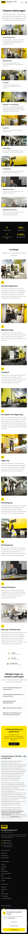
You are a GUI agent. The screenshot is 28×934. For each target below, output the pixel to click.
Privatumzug (4, 811)
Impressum (3, 887)
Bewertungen (4, 871)
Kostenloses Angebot (6, 878)
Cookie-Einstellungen (6, 898)
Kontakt (3, 880)
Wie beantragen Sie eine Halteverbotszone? (9, 702)
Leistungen (3, 866)
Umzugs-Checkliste (5, 873)
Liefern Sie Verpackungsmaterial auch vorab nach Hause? (13, 695)
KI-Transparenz (4, 896)
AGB (2, 891)
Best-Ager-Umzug (15, 812)
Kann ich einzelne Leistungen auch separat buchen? (12, 688)
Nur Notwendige (14, 925)
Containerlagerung (6, 814)
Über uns (3, 864)
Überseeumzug (5, 812)
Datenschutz (4, 889)
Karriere (3, 869)
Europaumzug (19, 811)
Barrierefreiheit (4, 893)
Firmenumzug (11, 811)
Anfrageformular (14, 816)
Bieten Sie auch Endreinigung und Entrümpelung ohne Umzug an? (12, 713)
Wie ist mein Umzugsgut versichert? (12, 708)
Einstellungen (14, 922)
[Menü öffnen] (26, 2)
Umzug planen (13, 744)
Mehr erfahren (11, 918)
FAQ (2, 875)
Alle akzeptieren (14, 929)
